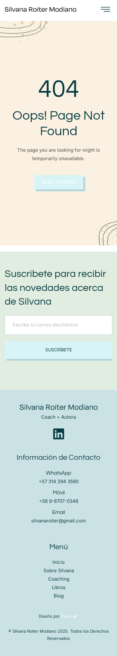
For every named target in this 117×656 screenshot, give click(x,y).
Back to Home (59, 182)
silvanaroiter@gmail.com (58, 521)
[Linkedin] (58, 434)
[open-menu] (105, 10)
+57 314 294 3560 (59, 481)
